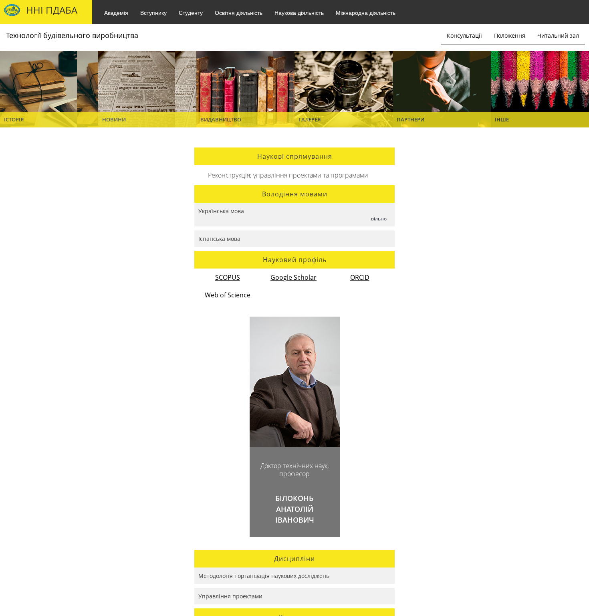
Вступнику (153, 12)
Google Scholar (293, 277)
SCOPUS (227, 277)
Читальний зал (558, 35)
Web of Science (227, 295)
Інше (502, 119)
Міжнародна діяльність (365, 12)
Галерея (310, 119)
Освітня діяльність (238, 12)
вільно (379, 218)
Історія (14, 119)
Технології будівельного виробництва (72, 35)
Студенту (191, 12)
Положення (509, 35)
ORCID (359, 277)
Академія (116, 12)
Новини (114, 119)
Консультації (464, 35)
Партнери (410, 119)
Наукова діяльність (299, 12)
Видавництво (220, 119)
